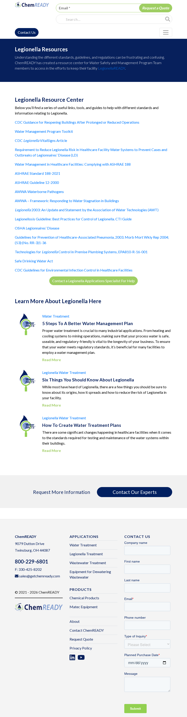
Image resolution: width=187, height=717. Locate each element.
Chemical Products (84, 598)
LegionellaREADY (111, 68)
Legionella (50, 372)
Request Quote (81, 639)
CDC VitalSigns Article (41, 140)
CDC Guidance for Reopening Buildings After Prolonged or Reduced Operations (77, 122)
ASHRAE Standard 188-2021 (37, 173)
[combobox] (111, 19)
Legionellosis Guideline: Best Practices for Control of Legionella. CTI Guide (73, 219)
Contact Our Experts (135, 492)
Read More (51, 359)
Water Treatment (55, 316)
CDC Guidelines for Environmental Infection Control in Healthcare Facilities (73, 270)
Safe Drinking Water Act (34, 261)
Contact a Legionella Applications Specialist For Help (93, 281)
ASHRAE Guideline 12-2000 (37, 182)
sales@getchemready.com (39, 576)
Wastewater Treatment (88, 563)
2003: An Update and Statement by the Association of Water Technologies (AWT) (86, 210)
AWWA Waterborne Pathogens (39, 191)
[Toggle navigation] (165, 32)
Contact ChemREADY (87, 630)
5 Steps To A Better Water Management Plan (87, 323)
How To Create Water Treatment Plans (81, 425)
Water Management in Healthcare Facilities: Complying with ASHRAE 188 (73, 164)
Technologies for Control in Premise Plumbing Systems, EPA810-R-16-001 (81, 252)
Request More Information (61, 492)
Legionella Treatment (86, 554)
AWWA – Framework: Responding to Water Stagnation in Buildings (67, 200)
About (75, 621)
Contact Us (27, 32)
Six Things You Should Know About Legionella (88, 379)
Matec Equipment (84, 607)
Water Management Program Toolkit (44, 131)
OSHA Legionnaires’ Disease (37, 228)
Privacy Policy (81, 648)
